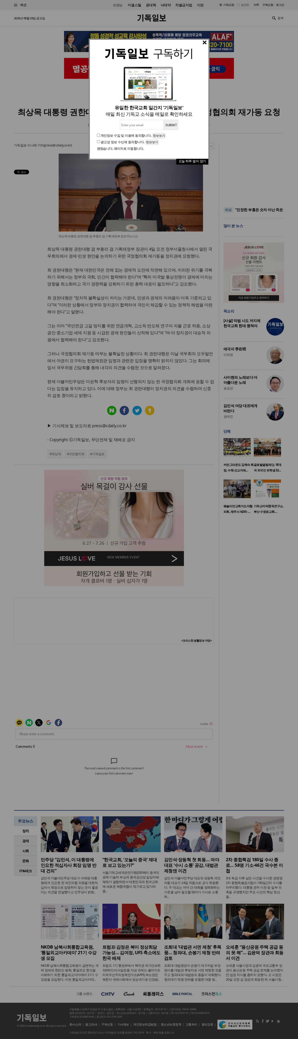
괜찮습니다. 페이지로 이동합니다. (120, 148)
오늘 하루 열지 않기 (192, 161)
